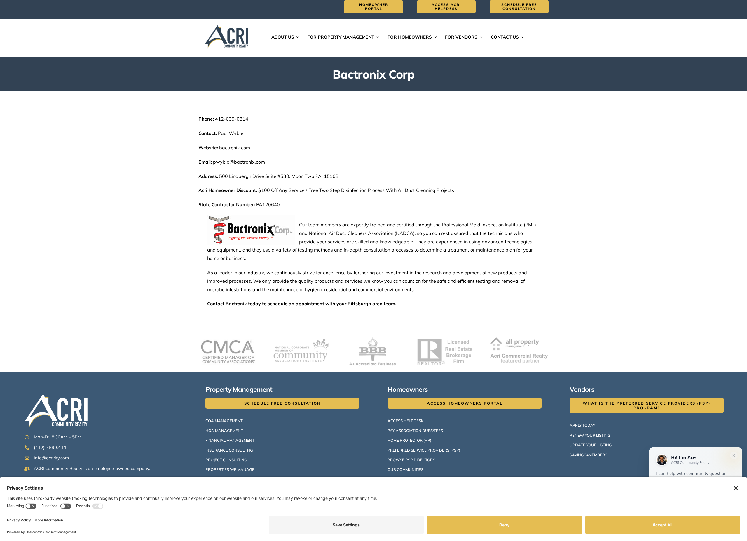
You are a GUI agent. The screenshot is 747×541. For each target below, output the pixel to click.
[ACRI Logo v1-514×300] (228, 24)
